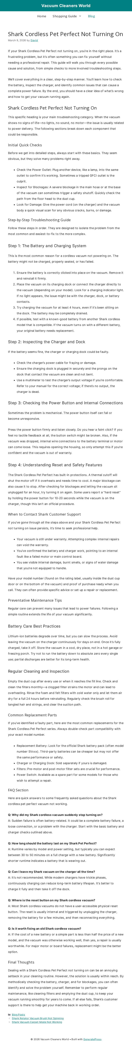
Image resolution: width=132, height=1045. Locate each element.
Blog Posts (18, 1014)
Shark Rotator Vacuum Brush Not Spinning (38, 1018)
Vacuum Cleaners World (66, 5)
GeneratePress (92, 1039)
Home (41, 16)
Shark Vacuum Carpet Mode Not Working (37, 1022)
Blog (91, 16)
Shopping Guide (65, 16)
